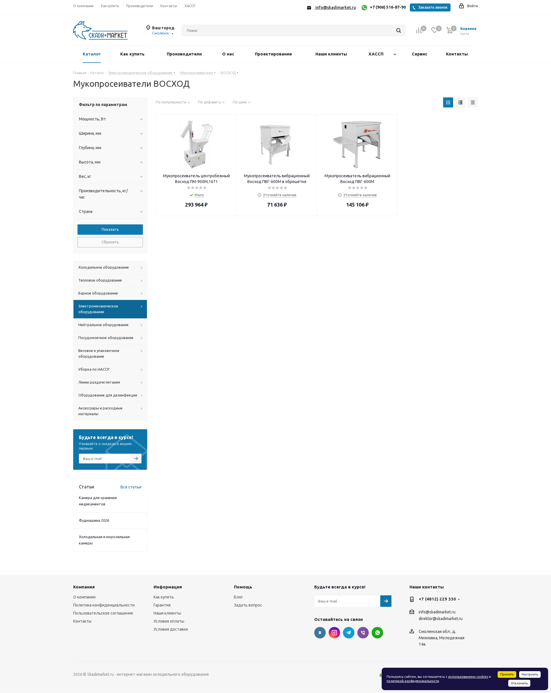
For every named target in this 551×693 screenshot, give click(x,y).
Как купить (164, 597)
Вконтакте (320, 632)
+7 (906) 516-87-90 (388, 7)
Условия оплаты (169, 621)
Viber (363, 632)
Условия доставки (171, 629)
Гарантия (162, 605)
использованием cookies (468, 676)
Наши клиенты (167, 613)
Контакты (82, 621)
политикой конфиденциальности (413, 681)
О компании (84, 597)
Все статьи (131, 487)
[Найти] (399, 30)
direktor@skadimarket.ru (441, 619)
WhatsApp (377, 632)
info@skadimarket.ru (437, 612)
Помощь (243, 586)
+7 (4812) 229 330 (437, 598)
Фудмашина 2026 (94, 520)
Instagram (334, 632)
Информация (168, 586)
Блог (238, 597)
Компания (84, 586)
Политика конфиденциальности (104, 605)
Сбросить (110, 242)
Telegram (348, 632)
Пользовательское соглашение (103, 613)
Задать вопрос (248, 605)
